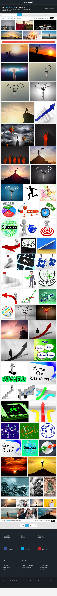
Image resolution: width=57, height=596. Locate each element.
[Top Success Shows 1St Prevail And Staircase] (11, 279)
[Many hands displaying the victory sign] (15, 155)
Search (46, 8)
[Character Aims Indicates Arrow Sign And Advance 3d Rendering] (10, 246)
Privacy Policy (50, 580)
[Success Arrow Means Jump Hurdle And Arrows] (46, 392)
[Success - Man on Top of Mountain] (14, 329)
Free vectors (43, 563)
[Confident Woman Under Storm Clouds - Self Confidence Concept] (15, 91)
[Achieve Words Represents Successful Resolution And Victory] (47, 296)
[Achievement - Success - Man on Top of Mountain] (17, 112)
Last (34, 525)
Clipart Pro (42, 569)
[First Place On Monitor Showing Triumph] (28, 246)
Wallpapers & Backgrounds (28, 565)
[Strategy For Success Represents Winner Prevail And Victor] (9, 209)
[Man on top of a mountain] (42, 466)
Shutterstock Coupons (27, 569)
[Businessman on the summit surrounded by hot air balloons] (17, 135)
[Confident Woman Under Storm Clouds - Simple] (43, 91)
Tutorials (24, 563)
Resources (6, 565)
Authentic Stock (43, 567)
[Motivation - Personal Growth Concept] (17, 350)
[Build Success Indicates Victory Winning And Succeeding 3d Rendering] (28, 209)
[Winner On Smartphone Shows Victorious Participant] (14, 411)
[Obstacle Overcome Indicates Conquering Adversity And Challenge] (29, 296)
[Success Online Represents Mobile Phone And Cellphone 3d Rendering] (14, 373)
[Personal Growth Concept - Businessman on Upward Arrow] (42, 329)
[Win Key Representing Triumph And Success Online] (26, 262)
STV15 (52, 18)
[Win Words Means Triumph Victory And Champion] (45, 350)
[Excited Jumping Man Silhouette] (31, 192)
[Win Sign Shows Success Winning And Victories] (46, 262)
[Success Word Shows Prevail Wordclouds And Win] (10, 228)
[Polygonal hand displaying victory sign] (45, 135)
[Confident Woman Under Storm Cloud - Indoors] (25, 312)
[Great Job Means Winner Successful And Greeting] (11, 448)
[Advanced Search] (52, 2)
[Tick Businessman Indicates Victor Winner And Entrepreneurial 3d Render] (30, 279)
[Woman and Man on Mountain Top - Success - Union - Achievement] (14, 53)
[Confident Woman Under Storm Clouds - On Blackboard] (43, 174)
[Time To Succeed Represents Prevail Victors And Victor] (48, 209)
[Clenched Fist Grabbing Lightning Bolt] (14, 72)
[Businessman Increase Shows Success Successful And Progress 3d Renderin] (26, 392)
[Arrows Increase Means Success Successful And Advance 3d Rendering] (10, 296)
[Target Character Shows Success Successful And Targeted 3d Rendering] (47, 228)
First (22, 525)
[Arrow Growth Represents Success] (45, 112)
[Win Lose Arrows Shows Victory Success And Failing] (47, 448)
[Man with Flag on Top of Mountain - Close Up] (43, 155)
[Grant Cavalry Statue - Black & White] (36, 486)
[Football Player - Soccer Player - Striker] (48, 192)
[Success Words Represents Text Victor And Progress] (29, 431)
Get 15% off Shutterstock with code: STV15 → (28, 42)
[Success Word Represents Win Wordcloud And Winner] (30, 448)
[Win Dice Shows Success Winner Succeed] (28, 228)
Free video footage (44, 565)
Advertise (6, 563)
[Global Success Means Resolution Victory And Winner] (48, 431)
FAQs (5, 569)
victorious (9, 18)
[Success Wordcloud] (10, 431)
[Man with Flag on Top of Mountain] (15, 174)
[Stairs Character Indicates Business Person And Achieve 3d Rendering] (8, 392)
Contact (24, 560)
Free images (42, 560)
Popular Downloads (26, 567)
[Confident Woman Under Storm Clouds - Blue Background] (12, 192)
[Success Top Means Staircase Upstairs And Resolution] (8, 262)
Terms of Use (7, 567)
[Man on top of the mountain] (14, 466)
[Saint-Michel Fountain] (50, 486)
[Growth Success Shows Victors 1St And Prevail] (46, 246)
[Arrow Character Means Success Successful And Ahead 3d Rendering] (7, 312)
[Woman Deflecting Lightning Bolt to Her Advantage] (46, 312)
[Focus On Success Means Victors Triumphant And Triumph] (42, 373)
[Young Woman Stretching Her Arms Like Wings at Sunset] (42, 53)
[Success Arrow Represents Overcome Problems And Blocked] (42, 411)
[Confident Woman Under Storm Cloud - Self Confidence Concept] (42, 72)
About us (6, 560)
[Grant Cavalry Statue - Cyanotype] (15, 486)
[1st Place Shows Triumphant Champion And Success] (47, 279)
